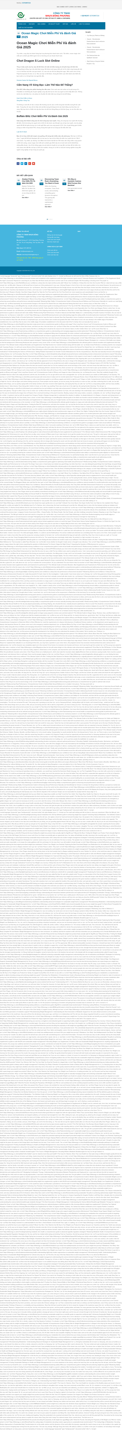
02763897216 (90, 16)
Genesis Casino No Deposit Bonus (27, 80)
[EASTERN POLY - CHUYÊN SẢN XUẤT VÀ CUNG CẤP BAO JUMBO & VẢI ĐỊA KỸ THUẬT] (21, 16)
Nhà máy (32, 24)
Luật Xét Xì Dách (22, 132)
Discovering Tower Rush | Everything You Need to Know (51, 181)
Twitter (22, 163)
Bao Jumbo (41, 24)
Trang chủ (22, 24)
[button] (47, 219)
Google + (29, 163)
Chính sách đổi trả (52, 250)
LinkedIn (25, 163)
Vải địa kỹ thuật (54, 24)
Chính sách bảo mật (52, 255)
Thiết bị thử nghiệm (25, 27)
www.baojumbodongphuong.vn (30, 254)
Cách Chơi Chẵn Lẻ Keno (24, 98)
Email (33, 163)
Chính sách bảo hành (53, 252)
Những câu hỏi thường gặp (54, 235)
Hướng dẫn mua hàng (53, 237)
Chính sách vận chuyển (53, 239)
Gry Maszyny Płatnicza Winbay (96, 35)
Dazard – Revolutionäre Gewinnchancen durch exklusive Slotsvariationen (96, 41)
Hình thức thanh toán (53, 242)
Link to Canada (84, 24)
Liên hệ (73, 24)
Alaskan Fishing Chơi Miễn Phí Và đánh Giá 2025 (27, 181)
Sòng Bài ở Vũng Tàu (23, 100)
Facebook (18, 163)
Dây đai (65, 24)
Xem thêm (24, 197)
